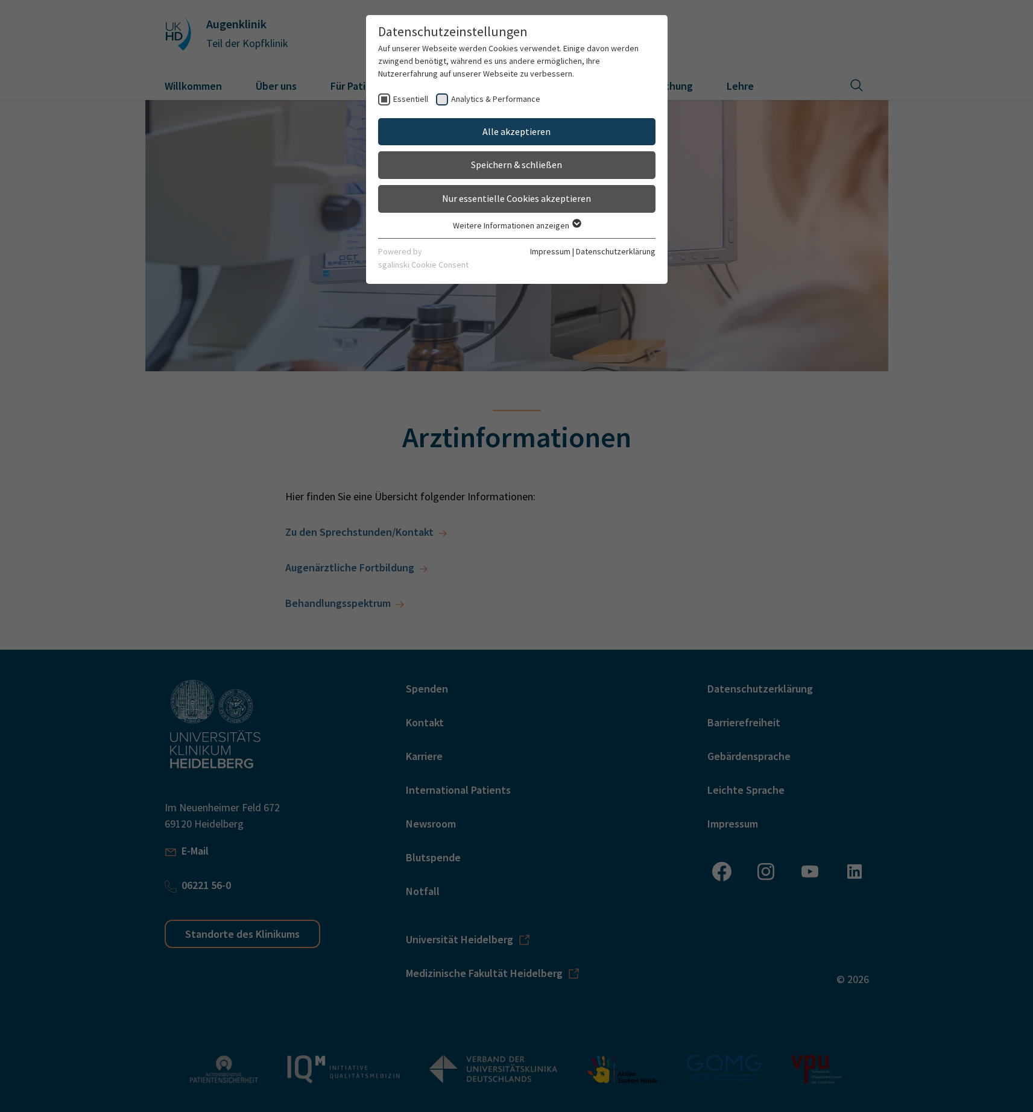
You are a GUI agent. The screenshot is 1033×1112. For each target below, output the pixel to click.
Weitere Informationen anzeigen (512, 225)
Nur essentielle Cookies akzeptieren (516, 198)
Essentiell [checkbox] (410, 98)
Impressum (550, 251)
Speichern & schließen (516, 165)
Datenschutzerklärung (615, 251)
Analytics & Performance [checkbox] (495, 98)
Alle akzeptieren (516, 131)
